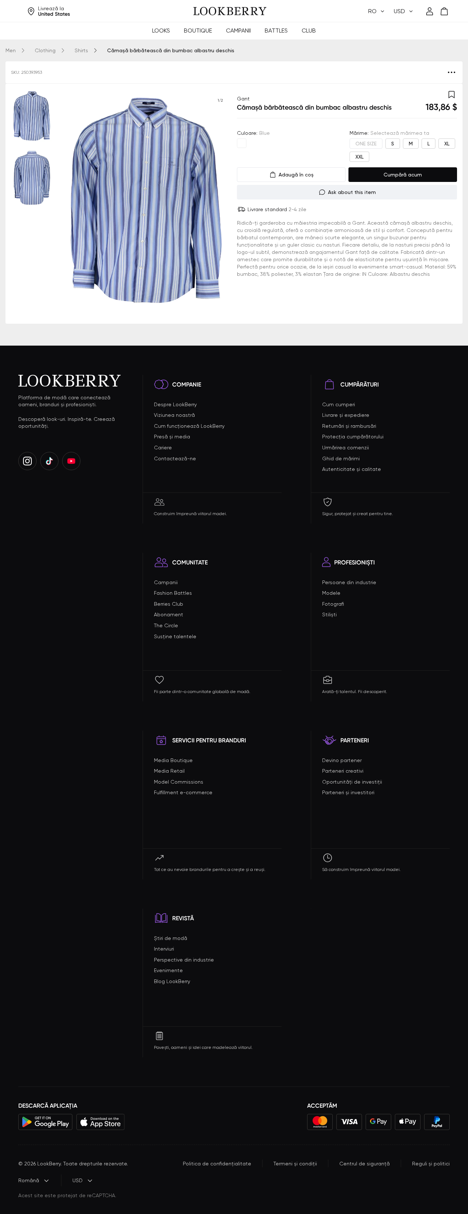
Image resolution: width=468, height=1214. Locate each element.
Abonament (168, 614)
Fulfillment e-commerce (183, 792)
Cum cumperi (338, 404)
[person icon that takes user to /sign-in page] (429, 11)
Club (309, 30)
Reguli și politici (431, 1164)
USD (77, 1180)
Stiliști (329, 614)
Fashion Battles (173, 593)
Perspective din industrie (184, 960)
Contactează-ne (175, 458)
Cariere (163, 447)
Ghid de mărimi (341, 458)
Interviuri (164, 949)
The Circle (166, 625)
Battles (276, 30)
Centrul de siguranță (364, 1164)
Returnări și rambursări (349, 426)
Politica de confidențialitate (217, 1164)
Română (28, 1180)
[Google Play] (45, 1122)
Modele (331, 593)
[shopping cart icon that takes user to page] (444, 11)
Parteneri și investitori (348, 792)
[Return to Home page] (230, 11)
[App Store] (100, 1122)
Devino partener (342, 760)
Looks (161, 30)
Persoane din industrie (349, 582)
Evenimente (168, 970)
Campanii (238, 30)
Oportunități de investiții (352, 782)
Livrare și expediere (345, 415)
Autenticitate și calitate (351, 469)
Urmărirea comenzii (345, 447)
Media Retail (169, 771)
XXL (359, 157)
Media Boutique (173, 760)
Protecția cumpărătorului (353, 436)
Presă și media (172, 436)
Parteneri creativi (342, 771)
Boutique (198, 30)
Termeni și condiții (295, 1164)
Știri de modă (170, 938)
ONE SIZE (366, 143)
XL (446, 143)
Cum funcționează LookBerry (189, 426)
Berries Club (168, 604)
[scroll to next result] (220, 203)
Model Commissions (178, 782)
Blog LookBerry (172, 981)
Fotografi (333, 604)
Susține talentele (175, 636)
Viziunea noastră (174, 415)
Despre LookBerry (175, 404)
